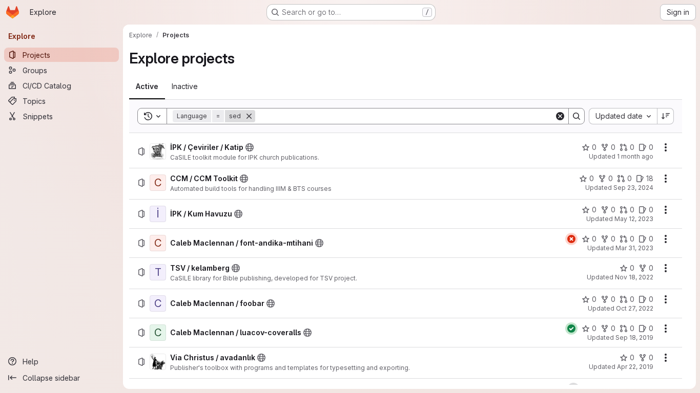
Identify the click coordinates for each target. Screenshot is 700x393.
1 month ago (635, 156)
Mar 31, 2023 (634, 248)
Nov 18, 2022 (634, 277)
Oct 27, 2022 (634, 308)
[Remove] (249, 116)
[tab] (147, 86)
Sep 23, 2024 (633, 187)
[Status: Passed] (571, 328)
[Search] (576, 116)
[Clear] (560, 116)
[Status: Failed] (571, 239)
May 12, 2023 (633, 219)
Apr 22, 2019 (635, 366)
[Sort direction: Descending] (665, 116)
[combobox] (623, 116)
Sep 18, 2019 (634, 337)
